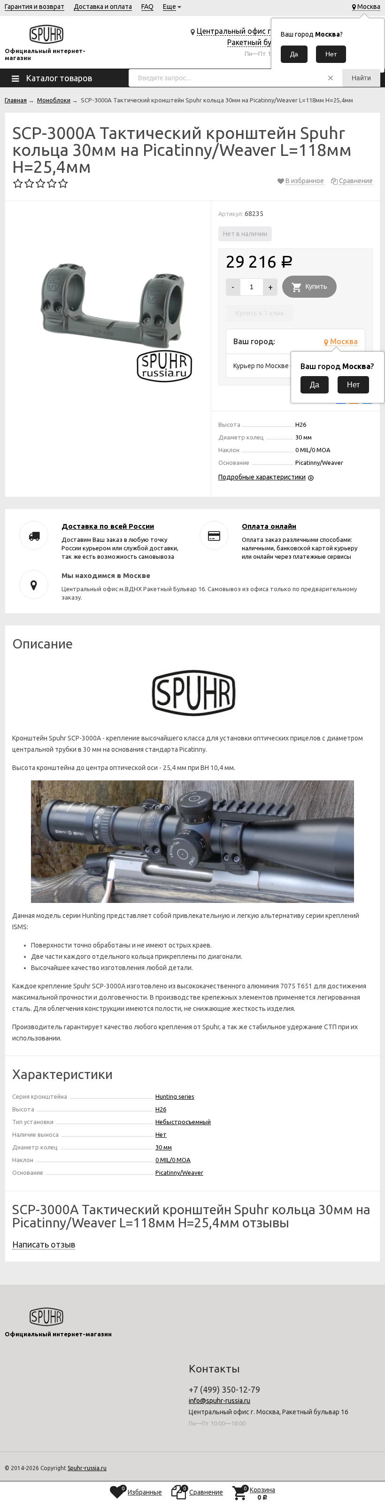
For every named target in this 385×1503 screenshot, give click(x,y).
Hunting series (174, 1096)
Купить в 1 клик (259, 313)
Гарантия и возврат (34, 6)
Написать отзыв (43, 1244)
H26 (160, 1109)
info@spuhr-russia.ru (219, 1400)
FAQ (147, 6)
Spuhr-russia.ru (87, 1468)
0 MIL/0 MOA (173, 1159)
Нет (161, 1134)
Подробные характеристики (262, 477)
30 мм (163, 1147)
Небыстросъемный (183, 1121)
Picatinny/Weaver (179, 1172)
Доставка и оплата (103, 6)
